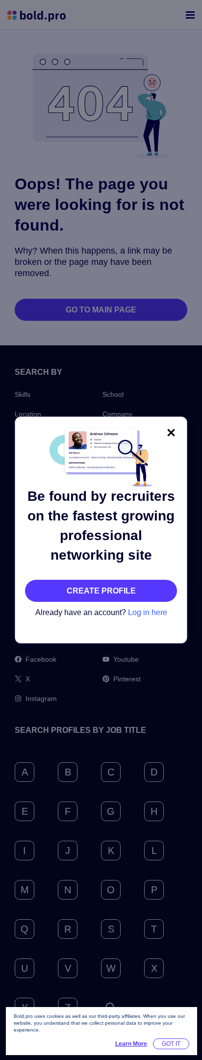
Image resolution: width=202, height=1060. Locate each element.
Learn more (131, 1043)
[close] (171, 433)
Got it (171, 1043)
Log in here (147, 612)
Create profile (101, 591)
